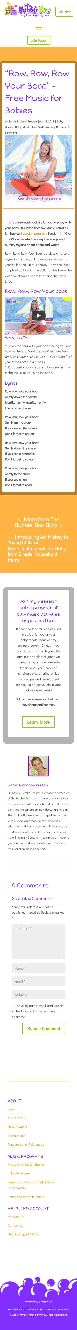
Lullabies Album (19, 1173)
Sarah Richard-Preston (22, 121)
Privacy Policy (31, 1301)
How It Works (17, 1126)
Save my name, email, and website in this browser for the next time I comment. (38, 1011)
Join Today (38, 40)
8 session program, (33, 233)
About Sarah (16, 1117)
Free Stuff (38, 127)
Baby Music (22, 127)
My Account (16, 1216)
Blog (11, 1109)
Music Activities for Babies (26, 1164)
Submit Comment (43, 1028)
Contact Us (15, 1225)
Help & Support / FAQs (23, 1234)
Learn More (38, 722)
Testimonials (16, 1135)
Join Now (64, 11)
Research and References (26, 1144)
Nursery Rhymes (55, 127)
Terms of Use (46, 1301)
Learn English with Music (26, 1196)
